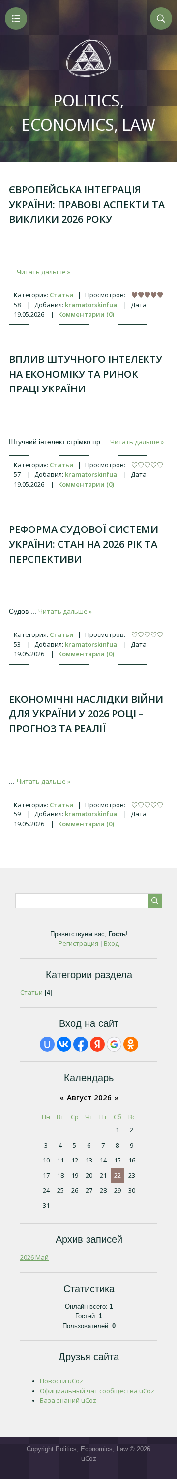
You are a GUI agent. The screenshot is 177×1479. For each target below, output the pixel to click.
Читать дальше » (43, 271)
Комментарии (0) (86, 314)
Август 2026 (89, 1097)
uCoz (88, 1458)
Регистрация (78, 943)
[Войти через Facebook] (80, 1044)
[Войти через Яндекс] (97, 1044)
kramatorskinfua (91, 304)
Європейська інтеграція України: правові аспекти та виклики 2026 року (87, 204)
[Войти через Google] (114, 1044)
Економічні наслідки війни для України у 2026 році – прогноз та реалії (86, 713)
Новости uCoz (61, 1380)
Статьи (62, 294)
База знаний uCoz (68, 1400)
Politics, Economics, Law (88, 112)
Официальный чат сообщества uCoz (97, 1390)
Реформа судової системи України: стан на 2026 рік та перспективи (83, 544)
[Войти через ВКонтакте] (64, 1044)
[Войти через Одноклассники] (130, 1044)
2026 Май (34, 1257)
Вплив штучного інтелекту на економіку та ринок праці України (85, 373)
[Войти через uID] (47, 1044)
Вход (111, 943)
